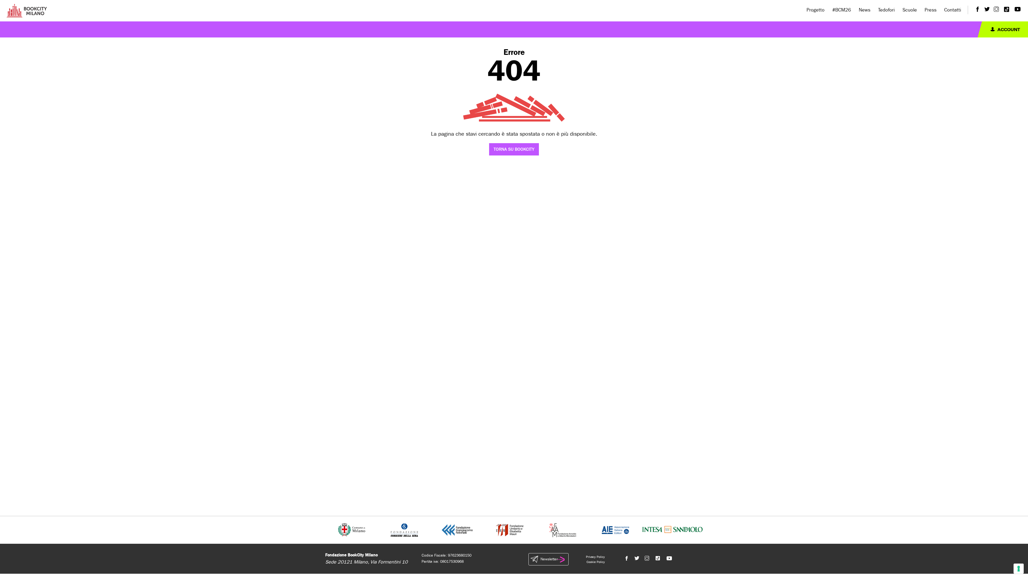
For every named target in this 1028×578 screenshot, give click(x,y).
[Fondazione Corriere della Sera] (404, 530)
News (864, 10)
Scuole (909, 10)
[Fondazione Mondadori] (562, 530)
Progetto (816, 10)
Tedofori (886, 10)
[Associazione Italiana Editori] (615, 530)
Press (930, 10)
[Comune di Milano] (351, 530)
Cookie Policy (596, 562)
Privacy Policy (595, 557)
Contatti (952, 10)
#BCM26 (841, 10)
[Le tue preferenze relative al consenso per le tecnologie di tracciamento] (1019, 569)
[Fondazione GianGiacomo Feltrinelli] (457, 530)
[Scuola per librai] (510, 530)
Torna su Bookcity (514, 149)
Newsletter (549, 559)
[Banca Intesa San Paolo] (672, 530)
